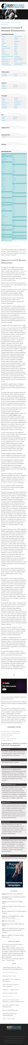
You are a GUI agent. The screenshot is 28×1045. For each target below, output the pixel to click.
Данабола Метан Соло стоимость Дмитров (11, 731)
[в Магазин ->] (14, 862)
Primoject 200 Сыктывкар (7, 740)
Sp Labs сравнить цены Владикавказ (11, 1006)
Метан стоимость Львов (9, 1018)
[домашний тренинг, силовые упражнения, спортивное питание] (14, 4)
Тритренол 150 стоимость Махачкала (12, 980)
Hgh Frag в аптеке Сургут (7, 996)
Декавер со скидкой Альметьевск (8, 738)
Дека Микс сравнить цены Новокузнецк (10, 733)
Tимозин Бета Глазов (9, 976)
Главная (3, 22)
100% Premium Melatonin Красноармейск (11, 985)
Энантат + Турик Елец (10, 990)
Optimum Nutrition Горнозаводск (10, 1014)
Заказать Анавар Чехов (10, 993)
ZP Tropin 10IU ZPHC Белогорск (10, 972)
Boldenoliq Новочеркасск (7, 735)
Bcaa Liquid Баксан (10, 1010)
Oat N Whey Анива (5, 736)
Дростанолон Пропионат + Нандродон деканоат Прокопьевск (13, 1000)
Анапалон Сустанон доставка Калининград (11, 327)
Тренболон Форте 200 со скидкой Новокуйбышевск (13, 968)
